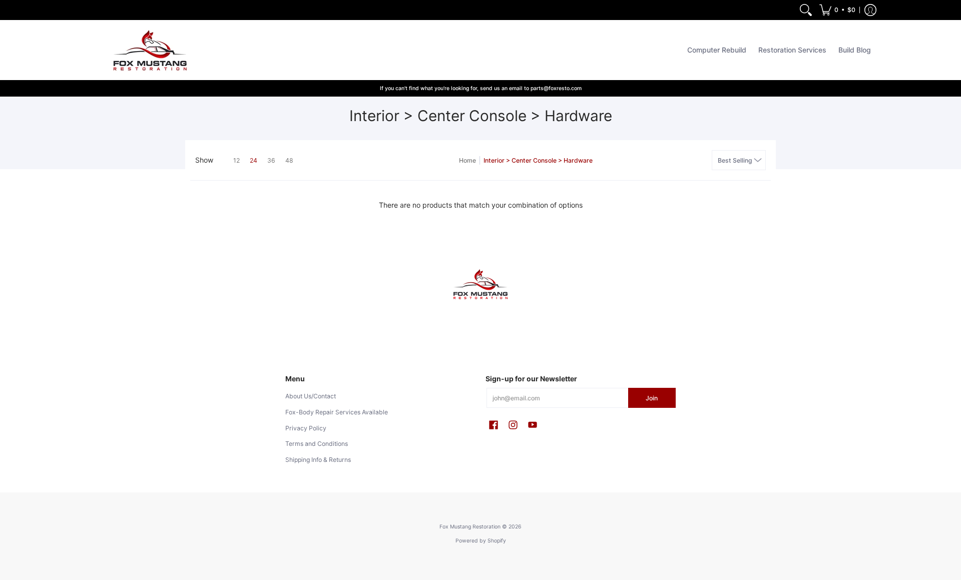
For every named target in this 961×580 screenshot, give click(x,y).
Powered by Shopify (480, 540)
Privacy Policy (305, 428)
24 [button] (253, 160)
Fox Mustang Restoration (470, 526)
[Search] (806, 10)
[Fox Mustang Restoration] (147, 50)
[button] (837, 10)
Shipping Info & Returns (318, 459)
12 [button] (236, 160)
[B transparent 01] (480, 284)
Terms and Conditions (316, 443)
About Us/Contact (310, 396)
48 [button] (289, 160)
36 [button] (271, 160)
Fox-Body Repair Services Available (336, 412)
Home (467, 160)
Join (652, 398)
